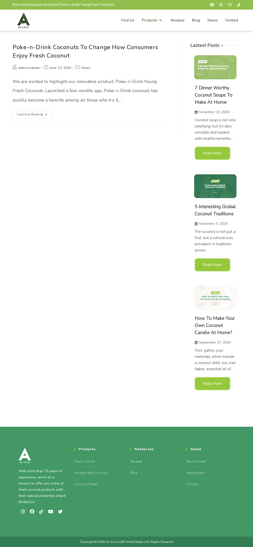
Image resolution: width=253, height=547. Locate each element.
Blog (133, 472)
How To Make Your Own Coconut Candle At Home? (215, 325)
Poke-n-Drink (84, 461)
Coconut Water (86, 484)
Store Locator (196, 461)
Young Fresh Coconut (90, 472)
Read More (212, 153)
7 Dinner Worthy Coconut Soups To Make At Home (213, 95)
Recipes (136, 461)
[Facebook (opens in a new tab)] (213, 4)
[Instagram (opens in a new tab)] (222, 4)
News (85, 67)
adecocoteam (29, 67)
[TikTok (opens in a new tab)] (238, 4)
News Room (195, 472)
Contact (192, 484)
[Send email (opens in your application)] (231, 4)
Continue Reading (34, 113)
